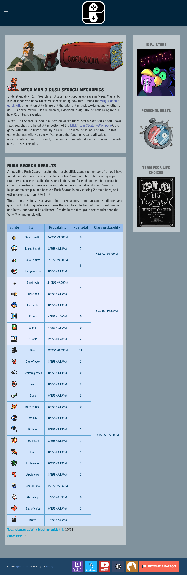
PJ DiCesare (22, 566)
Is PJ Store (156, 44)
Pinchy (49, 566)
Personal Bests (156, 110)
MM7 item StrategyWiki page (91, 126)
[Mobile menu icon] (6, 13)
